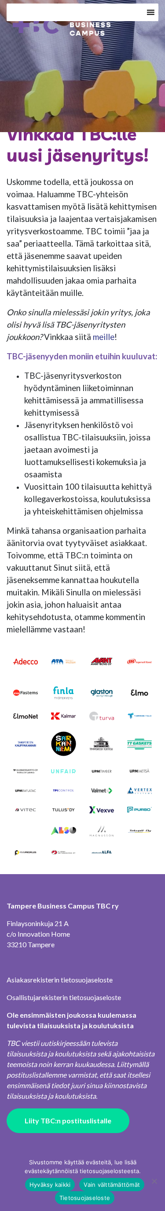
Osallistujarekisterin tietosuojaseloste (64, 997)
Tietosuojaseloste (84, 1197)
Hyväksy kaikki (50, 1184)
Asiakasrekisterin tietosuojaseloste (60, 979)
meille (103, 337)
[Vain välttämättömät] (154, 1181)
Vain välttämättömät (112, 1184)
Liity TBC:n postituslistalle (68, 1120)
